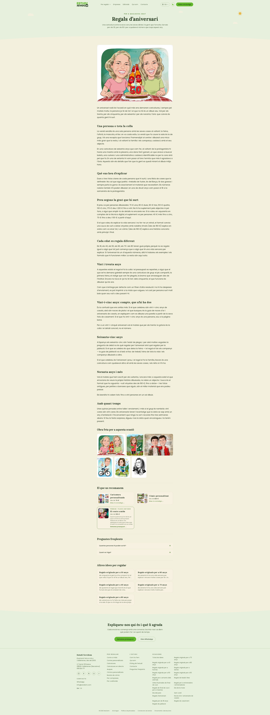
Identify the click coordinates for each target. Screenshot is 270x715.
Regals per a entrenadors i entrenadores (183, 684)
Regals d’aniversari (159, 696)
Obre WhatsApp (146, 639)
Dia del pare (156, 693)
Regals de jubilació (159, 704)
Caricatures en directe (115, 666)
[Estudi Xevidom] (82, 4)
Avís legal (115, 711)
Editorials (126, 4)
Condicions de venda (145, 711)
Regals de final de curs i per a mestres (161, 689)
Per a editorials (112, 681)
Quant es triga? (105, 552)
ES (81, 688)
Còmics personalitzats (115, 672)
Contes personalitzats (115, 660)
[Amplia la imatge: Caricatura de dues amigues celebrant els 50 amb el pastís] (111, 444)
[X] (89, 673)
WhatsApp (80, 682)
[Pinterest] (99, 673)
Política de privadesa (128, 711)
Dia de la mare (179, 688)
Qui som (135, 4)
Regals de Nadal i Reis (182, 678)
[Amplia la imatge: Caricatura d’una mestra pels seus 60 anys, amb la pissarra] (122, 467)
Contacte (144, 4)
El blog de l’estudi (136, 663)
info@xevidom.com (84, 685)
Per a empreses (112, 678)
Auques (109, 669)
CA (78, 688)
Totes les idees (157, 657)
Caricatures (111, 663)
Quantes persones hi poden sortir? (112, 546)
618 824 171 (81, 668)
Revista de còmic (113, 675)
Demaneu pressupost (125, 639)
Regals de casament (181, 701)
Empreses (116, 4)
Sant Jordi (177, 693)
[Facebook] (84, 673)
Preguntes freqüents (137, 669)
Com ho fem (134, 657)
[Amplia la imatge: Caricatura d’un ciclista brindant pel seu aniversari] (105, 467)
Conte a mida (112, 657)
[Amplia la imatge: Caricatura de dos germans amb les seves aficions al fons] (158, 444)
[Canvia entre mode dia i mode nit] (173, 4)
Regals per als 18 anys (160, 701)
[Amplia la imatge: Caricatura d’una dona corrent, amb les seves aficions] (135, 444)
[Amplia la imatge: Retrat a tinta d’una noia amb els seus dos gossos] (139, 467)
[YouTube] (94, 673)
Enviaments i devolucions (163, 711)
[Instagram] (79, 673)
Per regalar (105, 4)
